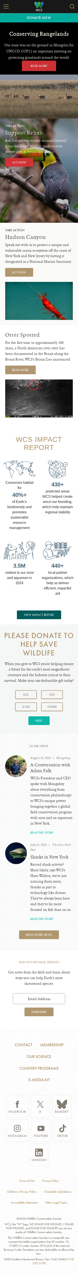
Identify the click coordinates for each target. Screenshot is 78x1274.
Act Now (19, 162)
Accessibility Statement (24, 1202)
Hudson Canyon (25, 237)
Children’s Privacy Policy (22, 1192)
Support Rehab (24, 132)
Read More (39, 66)
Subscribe (38, 1012)
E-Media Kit (39, 1080)
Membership (51, 1045)
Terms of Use (27, 1181)
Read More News (39, 935)
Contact (23, 1045)
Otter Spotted (22, 334)
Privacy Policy (50, 1181)
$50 (52, 695)
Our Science (39, 1056)
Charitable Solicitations (57, 1192)
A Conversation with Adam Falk (50, 768)
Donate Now (39, 17)
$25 (26, 695)
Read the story (42, 833)
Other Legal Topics (56, 1202)
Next (38, 721)
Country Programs (39, 1068)
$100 (26, 707)
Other (55, 707)
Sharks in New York (49, 857)
